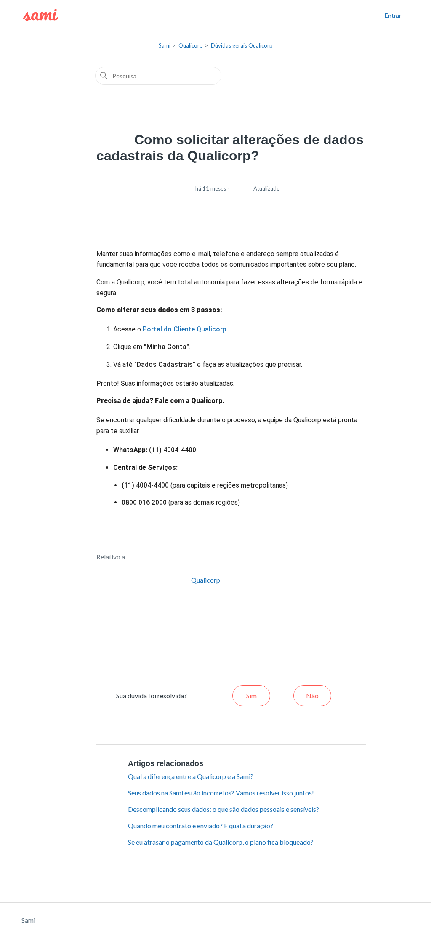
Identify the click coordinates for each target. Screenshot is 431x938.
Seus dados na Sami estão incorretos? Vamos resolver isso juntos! (221, 793)
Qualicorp (190, 45)
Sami (164, 45)
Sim (251, 696)
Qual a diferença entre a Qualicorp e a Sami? (190, 776)
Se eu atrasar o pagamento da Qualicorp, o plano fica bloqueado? (221, 842)
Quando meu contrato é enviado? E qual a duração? (200, 825)
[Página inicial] (40, 15)
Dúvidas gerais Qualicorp (242, 45)
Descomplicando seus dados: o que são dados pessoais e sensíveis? (223, 809)
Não (312, 696)
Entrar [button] (393, 15)
